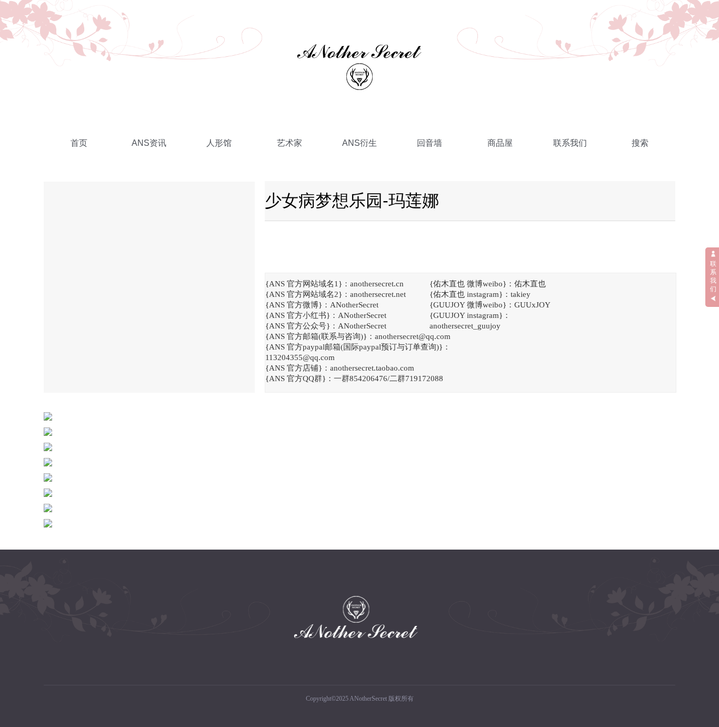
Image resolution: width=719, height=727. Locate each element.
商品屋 (500, 142)
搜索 (640, 142)
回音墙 (429, 142)
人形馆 (219, 142)
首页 (79, 142)
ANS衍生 (359, 142)
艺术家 (289, 142)
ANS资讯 (149, 142)
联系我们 (570, 142)
